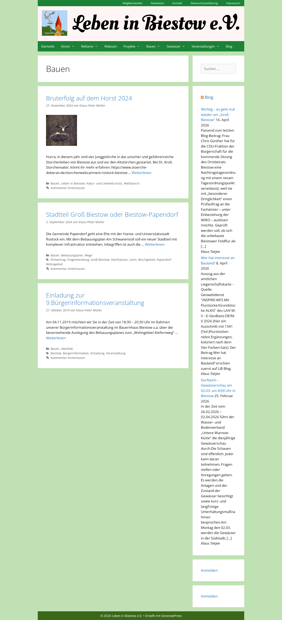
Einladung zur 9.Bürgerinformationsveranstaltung (95, 299)
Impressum (233, 3)
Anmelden (209, 570)
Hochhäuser (119, 260)
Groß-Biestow (100, 260)
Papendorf (164, 260)
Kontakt (177, 3)
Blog (229, 46)
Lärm (132, 260)
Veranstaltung (116, 353)
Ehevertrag (58, 260)
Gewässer (173, 46)
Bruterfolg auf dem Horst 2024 (89, 98)
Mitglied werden (132, 3)
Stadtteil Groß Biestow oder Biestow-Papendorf (112, 214)
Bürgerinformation (76, 353)
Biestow (56, 353)
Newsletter (157, 3)
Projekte (129, 46)
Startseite (47, 46)
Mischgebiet (146, 260)
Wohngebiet (54, 264)
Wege (88, 255)
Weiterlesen (141, 172)
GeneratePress (171, 616)
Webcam (110, 46)
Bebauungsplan (72, 255)
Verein (65, 46)
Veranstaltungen (203, 46)
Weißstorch (132, 183)
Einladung (97, 353)
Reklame (87, 46)
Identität (67, 349)
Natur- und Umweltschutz (104, 183)
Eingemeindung (78, 260)
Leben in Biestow (73, 183)
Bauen (150, 46)
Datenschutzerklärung (204, 3)
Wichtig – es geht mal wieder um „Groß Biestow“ (218, 114)
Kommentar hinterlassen (68, 188)
